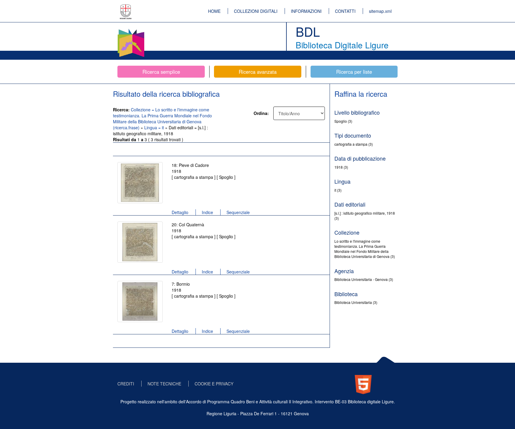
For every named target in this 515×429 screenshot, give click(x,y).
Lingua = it (154, 127)
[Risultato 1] (140, 183)
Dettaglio (180, 212)
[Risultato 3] (140, 301)
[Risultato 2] (140, 242)
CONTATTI (345, 11)
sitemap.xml (380, 11)
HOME (214, 11)
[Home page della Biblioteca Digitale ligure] (131, 29)
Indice (207, 212)
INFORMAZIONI (306, 11)
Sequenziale (238, 212)
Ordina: (261, 113)
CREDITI (125, 384)
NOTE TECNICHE (164, 384)
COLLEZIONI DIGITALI (255, 11)
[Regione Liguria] (126, 7)
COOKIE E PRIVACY (214, 384)
